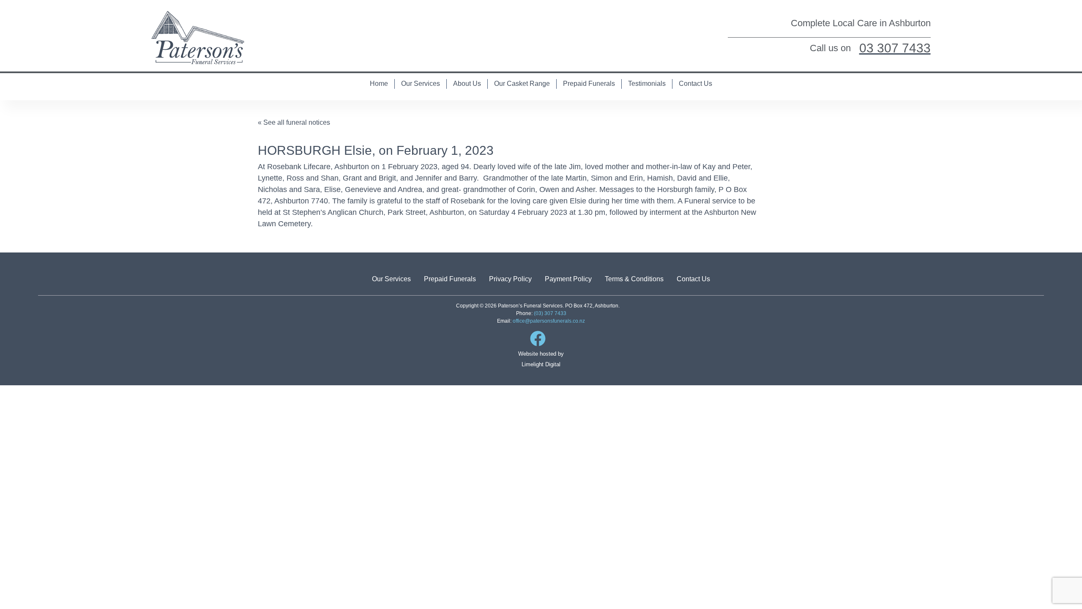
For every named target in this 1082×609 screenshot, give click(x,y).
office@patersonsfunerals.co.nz (549, 321)
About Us (467, 83)
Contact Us (695, 83)
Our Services (420, 83)
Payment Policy (568, 279)
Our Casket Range (522, 83)
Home (379, 83)
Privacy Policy (510, 279)
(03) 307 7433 (550, 313)
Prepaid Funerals (589, 83)
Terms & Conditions (634, 279)
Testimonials (647, 83)
